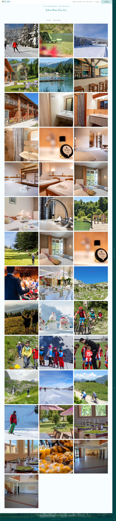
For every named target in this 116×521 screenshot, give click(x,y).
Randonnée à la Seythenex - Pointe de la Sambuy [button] (91, 283)
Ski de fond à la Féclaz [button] (21, 40)
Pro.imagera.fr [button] (21, 213)
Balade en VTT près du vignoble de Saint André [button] (91, 387)
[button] (97, 2)
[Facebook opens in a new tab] (114, 388)
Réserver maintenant (106, 2)
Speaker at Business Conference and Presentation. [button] (21, 283)
